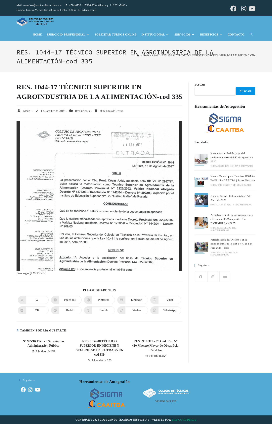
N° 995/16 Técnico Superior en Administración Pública (43, 343)
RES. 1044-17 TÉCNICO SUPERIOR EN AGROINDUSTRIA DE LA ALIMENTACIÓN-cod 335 (212, 55)
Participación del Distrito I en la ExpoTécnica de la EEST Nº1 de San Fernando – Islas (231, 243)
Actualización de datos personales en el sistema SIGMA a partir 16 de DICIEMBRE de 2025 (231, 219)
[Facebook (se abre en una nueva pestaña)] (233, 9)
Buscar (245, 91)
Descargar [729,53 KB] (31, 273)
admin (26, 110)
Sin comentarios (244, 166)
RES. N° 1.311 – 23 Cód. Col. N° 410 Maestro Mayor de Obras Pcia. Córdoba (155, 345)
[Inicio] (138, 55)
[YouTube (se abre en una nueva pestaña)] (251, 9)
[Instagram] (212, 276)
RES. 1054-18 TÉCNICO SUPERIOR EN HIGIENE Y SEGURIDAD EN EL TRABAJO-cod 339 (99, 347)
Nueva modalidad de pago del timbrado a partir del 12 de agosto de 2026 (231, 157)
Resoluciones (82, 110)
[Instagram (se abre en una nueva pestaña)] (244, 9)
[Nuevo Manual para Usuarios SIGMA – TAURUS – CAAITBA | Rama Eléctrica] (201, 180)
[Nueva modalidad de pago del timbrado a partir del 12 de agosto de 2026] (201, 159)
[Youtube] (224, 276)
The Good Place (183, 419)
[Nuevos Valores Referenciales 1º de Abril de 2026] (201, 200)
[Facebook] (200, 276)
